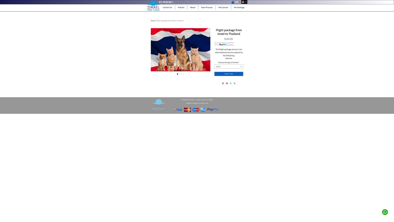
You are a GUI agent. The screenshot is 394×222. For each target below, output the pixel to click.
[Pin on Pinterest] (227, 83)
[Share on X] (234, 83)
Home (153, 21)
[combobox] (228, 66)
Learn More (230, 45)
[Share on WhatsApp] (231, 83)
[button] (232, 2)
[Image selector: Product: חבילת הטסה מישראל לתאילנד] (177, 74)
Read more (229, 58)
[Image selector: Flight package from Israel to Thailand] (180, 74)
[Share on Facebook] (223, 83)
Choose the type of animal (228, 62)
